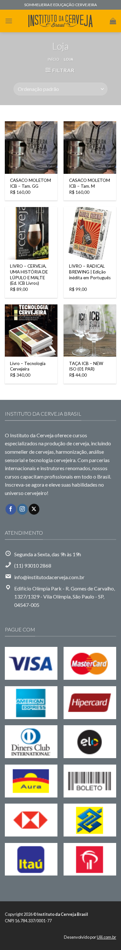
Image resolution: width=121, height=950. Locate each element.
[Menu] (9, 21)
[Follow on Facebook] (10, 509)
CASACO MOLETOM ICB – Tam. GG (30, 183)
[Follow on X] (34, 509)
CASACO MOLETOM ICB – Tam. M (89, 183)
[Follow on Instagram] (22, 509)
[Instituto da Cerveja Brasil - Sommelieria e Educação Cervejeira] (60, 21)
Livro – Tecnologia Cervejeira (27, 366)
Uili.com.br (106, 937)
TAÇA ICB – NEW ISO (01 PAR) (86, 366)
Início (53, 59)
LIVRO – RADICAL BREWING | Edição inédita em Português (90, 271)
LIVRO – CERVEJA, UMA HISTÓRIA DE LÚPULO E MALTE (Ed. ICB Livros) (29, 274)
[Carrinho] (113, 21)
